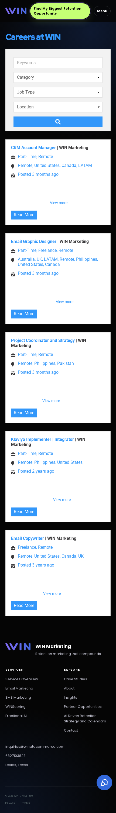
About (69, 688)
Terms (26, 803)
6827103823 (15, 755)
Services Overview (21, 679)
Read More (24, 214)
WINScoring (15, 706)
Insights (70, 697)
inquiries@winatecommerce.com (34, 746)
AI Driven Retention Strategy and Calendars (85, 718)
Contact (71, 730)
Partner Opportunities (83, 706)
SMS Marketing (18, 697)
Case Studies (75, 679)
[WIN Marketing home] (15, 11)
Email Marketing (19, 688)
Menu (102, 11)
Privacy (10, 803)
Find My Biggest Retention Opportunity (57, 11)
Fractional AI (16, 715)
